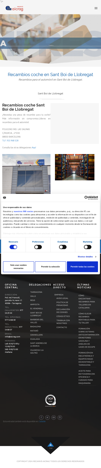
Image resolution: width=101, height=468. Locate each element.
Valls (33, 296)
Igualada (35, 339)
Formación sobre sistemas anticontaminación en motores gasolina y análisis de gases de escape (89, 337)
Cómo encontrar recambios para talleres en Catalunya (87, 301)
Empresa (58, 295)
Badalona (35, 326)
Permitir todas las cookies (82, 267)
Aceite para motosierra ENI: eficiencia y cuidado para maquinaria (87, 377)
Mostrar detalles (85, 257)
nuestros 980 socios (24, 211)
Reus (32, 300)
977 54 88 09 (10, 320)
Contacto (61, 327)
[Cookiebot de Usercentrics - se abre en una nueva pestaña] (86, 198)
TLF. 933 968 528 (10, 140)
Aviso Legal (62, 298)
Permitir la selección (50, 267)
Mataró (34, 331)
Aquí (34, 147)
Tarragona (36, 292)
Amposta (34, 304)
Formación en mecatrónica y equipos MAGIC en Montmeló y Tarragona (86, 359)
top (50, 448)
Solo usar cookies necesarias (18, 266)
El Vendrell (36, 308)
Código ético (63, 316)
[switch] (38, 247)
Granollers (36, 335)
